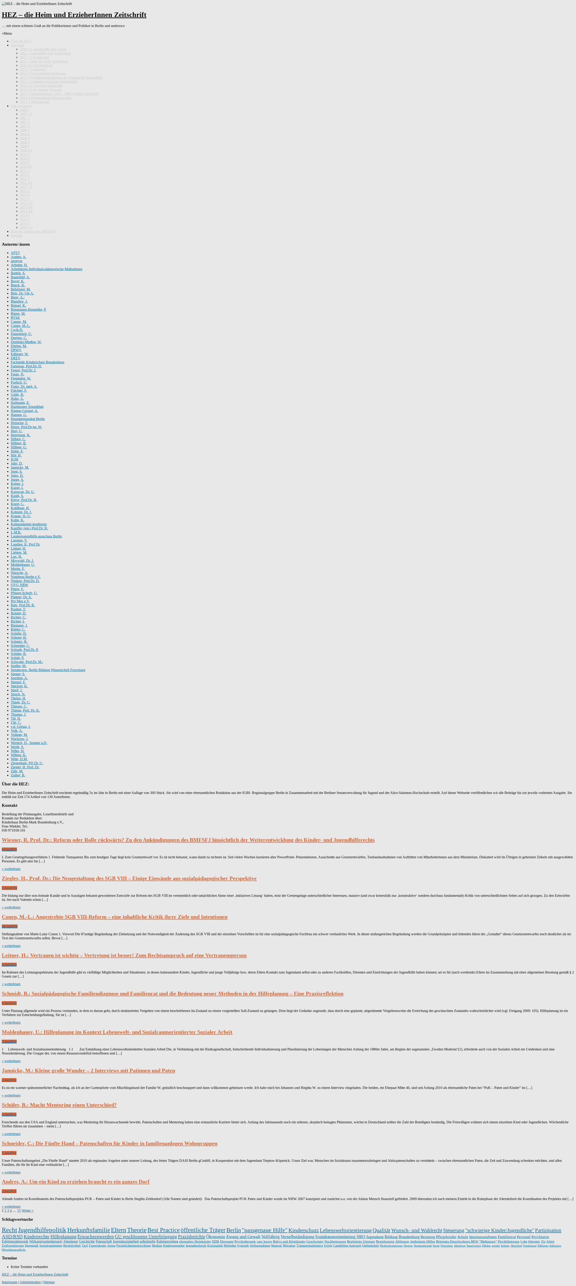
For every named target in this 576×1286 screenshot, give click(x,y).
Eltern (118, 1229)
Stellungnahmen (260, 1245)
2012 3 (25, 191)
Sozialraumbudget (50, 1245)
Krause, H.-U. (21, 516)
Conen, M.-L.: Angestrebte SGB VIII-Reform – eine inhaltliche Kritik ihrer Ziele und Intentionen (114, 917)
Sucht (436, 1245)
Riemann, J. (19, 625)
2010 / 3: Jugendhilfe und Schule (43, 49)
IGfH (14, 459)
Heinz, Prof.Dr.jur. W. (26, 427)
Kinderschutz (303, 1230)
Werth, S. (17, 747)
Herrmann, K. (21, 435)
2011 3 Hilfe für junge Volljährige (44, 61)
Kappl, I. (17, 488)
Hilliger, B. (19, 443)
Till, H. (16, 718)
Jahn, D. (17, 463)
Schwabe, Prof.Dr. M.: (27, 662)
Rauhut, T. (18, 609)
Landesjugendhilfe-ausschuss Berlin (36, 536)
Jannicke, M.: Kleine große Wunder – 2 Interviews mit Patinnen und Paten (88, 1070)
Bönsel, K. (18, 305)
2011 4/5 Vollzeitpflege (36, 65)
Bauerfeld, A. (20, 277)
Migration (289, 1245)
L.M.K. (16, 532)
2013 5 (25, 215)
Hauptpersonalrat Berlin (28, 419)
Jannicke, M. (20, 467)
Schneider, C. (20, 645)
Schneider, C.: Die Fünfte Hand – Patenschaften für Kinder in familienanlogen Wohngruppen (109, 1143)
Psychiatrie (540, 1237)
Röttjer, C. (18, 629)
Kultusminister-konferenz (29, 524)
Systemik (243, 1245)
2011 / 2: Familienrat (34, 57)
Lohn (523, 1241)
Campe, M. (19, 322)
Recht (9, 1229)
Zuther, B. (18, 775)
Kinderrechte (37, 1236)
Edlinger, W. (20, 354)
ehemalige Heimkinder (195, 1241)
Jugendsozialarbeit (126, 1241)
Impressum (9, 1282)
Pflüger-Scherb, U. (24, 593)
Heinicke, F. (19, 423)
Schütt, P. (17, 658)
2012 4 (25, 195)
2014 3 (25, 223)
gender (496, 1245)
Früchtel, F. (19, 390)
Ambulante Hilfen (422, 1241)
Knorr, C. (17, 504)
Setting (505, 1245)
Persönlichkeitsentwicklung (133, 1245)
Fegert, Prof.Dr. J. (23, 370)
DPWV (16, 350)
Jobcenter (534, 1241)
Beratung (428, 1236)
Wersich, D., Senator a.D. (29, 743)
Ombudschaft (370, 1245)
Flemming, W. (21, 378)
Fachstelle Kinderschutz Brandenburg (37, 362)
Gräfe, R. (17, 394)
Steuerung (453, 1230)
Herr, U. (16, 431)
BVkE (15, 317)
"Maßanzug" (488, 1241)
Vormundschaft (423, 1245)
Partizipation (548, 1230)
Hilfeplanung (63, 1236)
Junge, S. (17, 479)
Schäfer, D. (19, 633)
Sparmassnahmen (483, 1237)
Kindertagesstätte (174, 1245)
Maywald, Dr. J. (22, 560)
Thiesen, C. (19, 706)
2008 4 (25, 142)
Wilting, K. (19, 755)
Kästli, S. (17, 496)
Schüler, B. (19, 654)
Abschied (516, 1245)
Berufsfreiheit (72, 1245)
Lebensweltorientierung (346, 1230)
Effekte (486, 1245)
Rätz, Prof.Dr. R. (23, 605)
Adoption (460, 1245)
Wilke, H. (18, 751)
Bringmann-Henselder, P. (28, 309)
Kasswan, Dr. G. (23, 492)
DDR (215, 1241)
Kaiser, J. (17, 484)
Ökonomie (215, 1236)
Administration (30, 1282)
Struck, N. (18, 694)
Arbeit (550, 1241)
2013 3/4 (26, 207)
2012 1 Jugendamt (33, 69)
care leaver (264, 1241)
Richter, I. (18, 621)
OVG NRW (19, 585)
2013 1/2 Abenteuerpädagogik (41, 86)
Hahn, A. (17, 398)
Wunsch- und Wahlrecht (416, 1230)
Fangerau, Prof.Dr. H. (26, 366)
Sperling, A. (19, 678)
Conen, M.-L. (20, 326)
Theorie (136, 1229)
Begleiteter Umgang (361, 1241)
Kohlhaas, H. (20, 508)
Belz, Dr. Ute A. (22, 293)
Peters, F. (17, 589)
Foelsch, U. (19, 382)
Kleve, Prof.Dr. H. (24, 500)
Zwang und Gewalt (243, 1236)
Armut (111, 1245)
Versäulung (530, 1245)
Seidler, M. (18, 666)
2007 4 (25, 122)
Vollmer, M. (19, 735)
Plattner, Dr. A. (21, 597)
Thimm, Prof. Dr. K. (25, 710)
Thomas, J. (18, 714)
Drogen (408, 1245)
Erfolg (328, 1245)
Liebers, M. (19, 552)
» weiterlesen (11, 869)
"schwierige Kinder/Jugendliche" (499, 1230)
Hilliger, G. (19, 447)
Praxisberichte (191, 1236)
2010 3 (25, 162)
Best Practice (163, 1230)
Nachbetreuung (335, 1241)
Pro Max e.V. (20, 601)
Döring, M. (19, 346)
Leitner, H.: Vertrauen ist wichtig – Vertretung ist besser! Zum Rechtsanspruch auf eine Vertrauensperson (124, 955)
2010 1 (25, 154)
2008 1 (25, 130)
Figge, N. (17, 374)
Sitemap (16, 235)
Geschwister (315, 1241)
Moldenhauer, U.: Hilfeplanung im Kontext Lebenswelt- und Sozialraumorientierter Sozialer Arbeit (117, 1032)
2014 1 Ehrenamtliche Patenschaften (46, 98)
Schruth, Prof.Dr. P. (24, 650)
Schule (462, 1237)
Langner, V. (19, 540)
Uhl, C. (16, 722)
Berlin (233, 1230)
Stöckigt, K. (19, 686)
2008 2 (25, 134)
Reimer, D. (18, 613)
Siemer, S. (18, 674)
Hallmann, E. (20, 403)
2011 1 (24, 171)
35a (543, 1241)
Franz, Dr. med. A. (24, 386)
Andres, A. (18, 257)
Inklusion (555, 1245)
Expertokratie (97, 1245)
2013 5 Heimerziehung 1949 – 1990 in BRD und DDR (59, 94)
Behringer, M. (21, 289)
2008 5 (25, 146)
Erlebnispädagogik (15, 1241)
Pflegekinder (446, 1237)
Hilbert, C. (18, 439)
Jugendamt (375, 1236)
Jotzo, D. (17, 475)
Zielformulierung (13, 1245)
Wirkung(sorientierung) (45, 1241)
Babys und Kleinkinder (289, 1241)
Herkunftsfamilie (88, 1229)
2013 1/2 (26, 203)
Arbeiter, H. (19, 265)
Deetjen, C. (19, 338)
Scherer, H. (19, 637)
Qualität (381, 1230)
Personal (524, 1237)
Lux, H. (16, 556)
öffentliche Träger (203, 1230)
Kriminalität (215, 1245)
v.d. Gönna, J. (21, 726)
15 (19, 1210)
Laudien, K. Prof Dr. (25, 544)
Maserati (276, 1245)
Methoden (230, 1245)
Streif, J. (16, 690)
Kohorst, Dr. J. (21, 512)
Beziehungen (385, 1241)
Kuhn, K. (17, 520)
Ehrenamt (227, 1241)
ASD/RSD (12, 1236)
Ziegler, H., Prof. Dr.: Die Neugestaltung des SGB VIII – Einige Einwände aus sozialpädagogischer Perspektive (129, 878)
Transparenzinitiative (309, 1245)
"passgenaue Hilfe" (265, 1230)
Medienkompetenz (391, 1245)
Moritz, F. (18, 569)
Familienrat (507, 1237)
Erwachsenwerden (95, 1236)
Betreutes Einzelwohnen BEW (457, 1241)
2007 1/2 (26, 114)
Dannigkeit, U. (21, 334)
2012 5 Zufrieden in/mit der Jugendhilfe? (49, 81)
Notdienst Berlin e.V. (26, 577)
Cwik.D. (17, 330)
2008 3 (25, 138)
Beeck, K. (18, 285)
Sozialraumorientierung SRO (340, 1236)
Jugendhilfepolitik (42, 1229)
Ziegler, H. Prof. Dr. (25, 767)
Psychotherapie (245, 1241)
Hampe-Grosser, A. (24, 411)
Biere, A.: (18, 297)
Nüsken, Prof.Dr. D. (25, 581)
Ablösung (402, 1241)
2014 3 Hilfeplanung (34, 102)
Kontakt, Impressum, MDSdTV (33, 231)
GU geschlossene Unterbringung (146, 1236)
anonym (16, 261)
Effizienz (543, 1245)
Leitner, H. (18, 548)
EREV (15, 358)
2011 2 (24, 175)
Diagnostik (31, 1245)
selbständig (147, 1241)
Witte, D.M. (19, 759)
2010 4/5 (26, 167)
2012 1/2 (26, 187)
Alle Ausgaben (21, 106)
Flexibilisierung (509, 1241)
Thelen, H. (18, 698)
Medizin (157, 1245)
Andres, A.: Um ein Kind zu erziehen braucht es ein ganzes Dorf (75, 1182)
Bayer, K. (18, 281)
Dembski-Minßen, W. (26, 342)
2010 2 (25, 158)
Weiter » (28, 1210)
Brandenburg (409, 1236)
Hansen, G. (19, 415)
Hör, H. (16, 455)
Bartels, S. (18, 273)
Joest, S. (16, 471)
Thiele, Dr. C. (20, 702)
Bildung (391, 1236)
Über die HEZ (21, 41)
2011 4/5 (26, 183)
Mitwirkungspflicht (14, 1249)
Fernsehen (447, 1245)
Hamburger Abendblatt (27, 407)
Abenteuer (70, 1241)
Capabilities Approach (347, 1245)
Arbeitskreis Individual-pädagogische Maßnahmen (46, 269)
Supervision (473, 1245)
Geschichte (87, 1241)
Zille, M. (17, 771)
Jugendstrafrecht (196, 1245)
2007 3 (25, 118)
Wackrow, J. (19, 739)
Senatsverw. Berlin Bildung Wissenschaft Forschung (48, 670)
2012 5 (25, 199)
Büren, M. (18, 313)
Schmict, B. (19, 641)
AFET (15, 253)
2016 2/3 (26, 227)
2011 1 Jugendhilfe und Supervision (45, 53)
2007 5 (25, 126)
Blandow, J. (19, 301)
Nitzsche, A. (19, 573)
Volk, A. (17, 731)
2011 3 (24, 179)
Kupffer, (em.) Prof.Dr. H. (29, 528)
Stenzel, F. (18, 682)
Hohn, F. (17, 451)
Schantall (17, 45)
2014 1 (25, 219)
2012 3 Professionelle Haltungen (43, 73)
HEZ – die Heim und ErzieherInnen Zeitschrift (74, 15)
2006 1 (25, 110)
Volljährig (270, 1236)
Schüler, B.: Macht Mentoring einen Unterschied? (59, 1105)
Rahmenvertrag (167, 1241)
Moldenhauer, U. (23, 565)
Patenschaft (104, 1241)
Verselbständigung (297, 1236)
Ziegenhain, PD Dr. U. (27, 763)
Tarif (85, 1245)
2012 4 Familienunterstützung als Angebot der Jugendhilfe (61, 77)
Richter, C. (18, 617)
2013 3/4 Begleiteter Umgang (41, 90)
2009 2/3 (26, 150)
